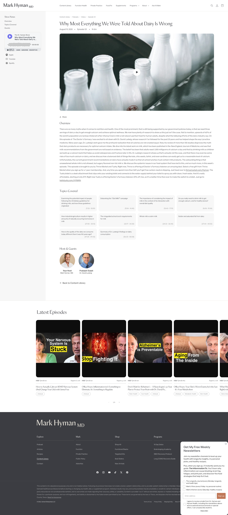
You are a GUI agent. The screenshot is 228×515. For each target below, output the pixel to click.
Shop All (118, 444)
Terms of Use (148, 502)
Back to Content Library (74, 283)
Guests (7, 28)
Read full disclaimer (54, 497)
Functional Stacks (121, 449)
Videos (83, 17)
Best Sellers (119, 459)
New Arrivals (119, 464)
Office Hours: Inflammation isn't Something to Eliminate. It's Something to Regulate (101, 388)
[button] (134, 5)
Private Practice (82, 454)
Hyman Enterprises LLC (48, 502)
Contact (40, 464)
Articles (40, 449)
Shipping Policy (168, 502)
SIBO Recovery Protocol (163, 454)
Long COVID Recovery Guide (164, 459)
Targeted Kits (120, 454)
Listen (45, 509)
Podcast (40, 444)
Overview (8, 21)
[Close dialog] (226, 444)
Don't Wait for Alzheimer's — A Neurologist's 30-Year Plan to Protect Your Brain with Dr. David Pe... (150, 388)
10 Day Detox (158, 444)
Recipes (40, 454)
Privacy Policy (158, 502)
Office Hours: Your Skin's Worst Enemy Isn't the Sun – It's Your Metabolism (195, 388)
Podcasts (75, 17)
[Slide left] (108, 402)
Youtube (12, 59)
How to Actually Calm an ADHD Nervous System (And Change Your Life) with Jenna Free (57, 388)
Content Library (65, 17)
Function (79, 449)
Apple (11, 55)
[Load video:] (137, 72)
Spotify (11, 63)
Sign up (221, 496)
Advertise (79, 464)
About (78, 444)
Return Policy (179, 502)
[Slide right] (119, 402)
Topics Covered (10, 25)
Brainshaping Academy (162, 449)
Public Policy (80, 459)
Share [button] (64, 117)
